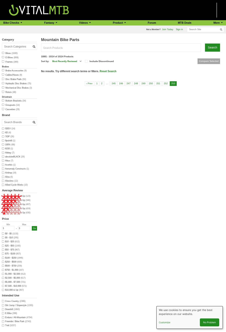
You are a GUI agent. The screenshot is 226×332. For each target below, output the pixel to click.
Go (34, 228)
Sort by (44, 61)
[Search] (221, 29)
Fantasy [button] (49, 22)
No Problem (209, 322)
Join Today (167, 29)
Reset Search (108, 71)
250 (151, 83)
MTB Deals (184, 22)
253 (174, 83)
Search (212, 47)
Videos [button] (84, 22)
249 (144, 83)
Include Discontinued (102, 61)
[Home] (39, 9)
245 (114, 83)
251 (159, 83)
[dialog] (190, 317)
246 (121, 83)
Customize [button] (164, 322)
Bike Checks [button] (11, 22)
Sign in (179, 29)
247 (129, 83)
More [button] (216, 22)
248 (136, 83)
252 (166, 83)
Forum (152, 22)
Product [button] (118, 22)
